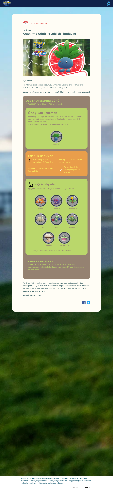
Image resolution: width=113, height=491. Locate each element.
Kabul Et (87, 488)
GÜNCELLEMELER (39, 23)
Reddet (75, 488)
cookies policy (42, 483)
